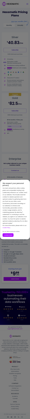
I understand (8, 235)
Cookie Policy (6, 228)
